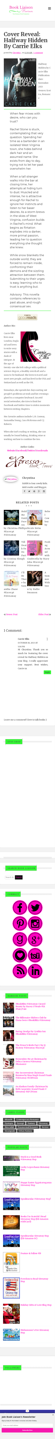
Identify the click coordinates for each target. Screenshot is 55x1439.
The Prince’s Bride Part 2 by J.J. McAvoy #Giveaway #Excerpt (31, 1046)
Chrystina (16, 53)
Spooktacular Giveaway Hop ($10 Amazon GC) (35, 1237)
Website (11, 450)
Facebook (21, 450)
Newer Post (12, 614)
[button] (27, 1416)
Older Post (43, 614)
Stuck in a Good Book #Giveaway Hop (31, 1158)
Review (45, 1127)
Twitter (31, 450)
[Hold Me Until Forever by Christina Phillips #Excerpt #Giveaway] (11, 517)
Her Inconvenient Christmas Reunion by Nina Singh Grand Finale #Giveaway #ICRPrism (34, 1075)
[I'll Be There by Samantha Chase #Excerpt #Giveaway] (11, 578)
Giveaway (43, 1123)
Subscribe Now (27, 1430)
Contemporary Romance (27, 1119)
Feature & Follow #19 (31, 1253)
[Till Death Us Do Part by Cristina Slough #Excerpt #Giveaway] (11, 548)
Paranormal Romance (28, 1127)
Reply (47, 672)
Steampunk (10, 1131)
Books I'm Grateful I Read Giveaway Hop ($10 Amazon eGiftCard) (34, 1219)
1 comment (38, 53)
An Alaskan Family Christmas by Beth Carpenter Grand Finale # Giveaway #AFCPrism (32, 1089)
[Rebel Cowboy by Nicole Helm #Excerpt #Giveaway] (34, 517)
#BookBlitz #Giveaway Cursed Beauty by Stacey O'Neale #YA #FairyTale (30, 1006)
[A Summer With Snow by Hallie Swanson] (34, 578)
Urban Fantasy (25, 1131)
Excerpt (20, 1123)
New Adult (9, 1127)
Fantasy (31, 1123)
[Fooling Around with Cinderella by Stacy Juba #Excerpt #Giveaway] (34, 548)
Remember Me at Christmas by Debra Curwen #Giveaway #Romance (31, 1061)
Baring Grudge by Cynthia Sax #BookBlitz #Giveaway (31, 1032)
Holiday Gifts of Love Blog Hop (36, 1305)
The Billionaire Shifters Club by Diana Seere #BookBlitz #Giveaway (33, 1019)
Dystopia (9, 1123)
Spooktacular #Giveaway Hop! (36, 1199)
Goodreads (42, 450)
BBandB (8, 1119)
